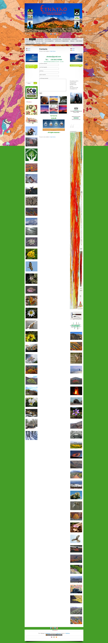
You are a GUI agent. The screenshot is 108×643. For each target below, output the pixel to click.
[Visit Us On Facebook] (51, 34)
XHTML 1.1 (55, 634)
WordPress (68, 633)
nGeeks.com (58, 633)
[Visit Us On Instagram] (57, 34)
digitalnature (48, 633)
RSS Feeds (49, 634)
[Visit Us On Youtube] (53, 34)
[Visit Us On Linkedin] (55, 34)
